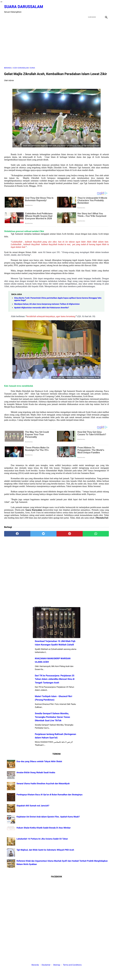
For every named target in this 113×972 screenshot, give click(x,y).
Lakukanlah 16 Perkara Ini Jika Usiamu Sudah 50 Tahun (42, 839)
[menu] (5, 17)
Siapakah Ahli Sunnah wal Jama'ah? (33, 805)
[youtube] (99, 9)
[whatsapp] (96, 533)
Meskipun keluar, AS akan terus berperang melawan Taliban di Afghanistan (47, 304)
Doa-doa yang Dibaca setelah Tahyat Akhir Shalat (39, 761)
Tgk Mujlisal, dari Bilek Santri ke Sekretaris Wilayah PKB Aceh (45, 850)
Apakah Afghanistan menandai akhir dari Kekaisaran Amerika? (41, 307)
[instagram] (106, 9)
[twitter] (93, 9)
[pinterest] (70, 533)
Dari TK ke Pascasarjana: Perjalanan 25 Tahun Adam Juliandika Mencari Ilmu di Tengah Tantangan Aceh (54, 679)
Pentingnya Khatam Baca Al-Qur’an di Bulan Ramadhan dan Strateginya (49, 794)
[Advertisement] (56, 43)
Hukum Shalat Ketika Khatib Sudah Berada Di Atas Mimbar (44, 828)
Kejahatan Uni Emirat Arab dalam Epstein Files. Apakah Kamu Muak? (48, 816)
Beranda (35, 965)
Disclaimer (46, 965)
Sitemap (56, 965)
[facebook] (86, 9)
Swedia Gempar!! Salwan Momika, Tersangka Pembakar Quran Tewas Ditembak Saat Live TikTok (52, 717)
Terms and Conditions (72, 965)
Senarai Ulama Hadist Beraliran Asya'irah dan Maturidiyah (43, 783)
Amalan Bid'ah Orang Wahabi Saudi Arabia (36, 772)
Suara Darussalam (23, 6)
